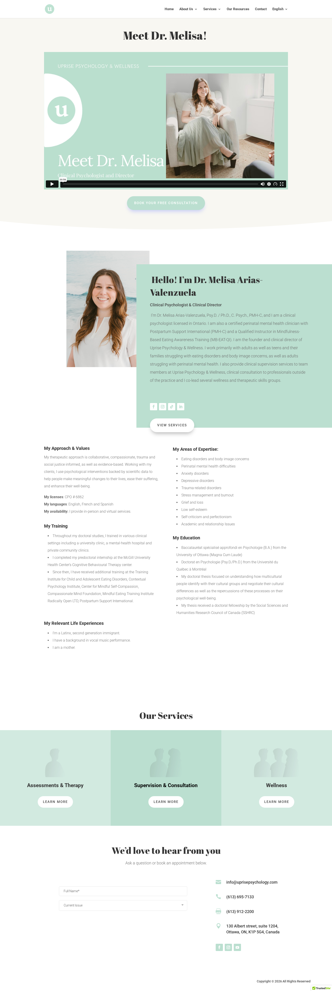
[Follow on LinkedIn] (180, 406)
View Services (172, 425)
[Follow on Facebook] (153, 406)
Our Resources (238, 9)
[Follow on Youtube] (237, 947)
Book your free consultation (166, 203)
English (277, 9)
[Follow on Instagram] (162, 406)
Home (169, 9)
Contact (261, 9)
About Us (186, 9)
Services (210, 9)
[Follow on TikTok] (171, 406)
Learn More (55, 802)
